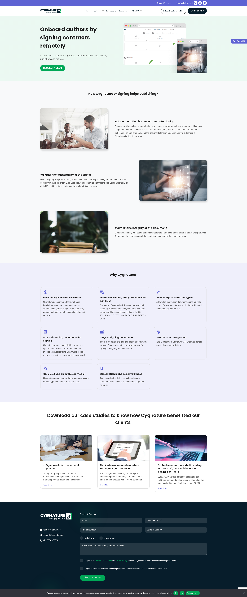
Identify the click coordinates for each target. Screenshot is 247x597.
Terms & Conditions (104, 561)
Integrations (111, 11)
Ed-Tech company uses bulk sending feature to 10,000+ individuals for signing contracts (179, 468)
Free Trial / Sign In (183, 3)
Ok (176, 593)
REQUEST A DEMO (52, 68)
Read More (47, 485)
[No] (243, 593)
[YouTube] (205, 3)
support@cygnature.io (53, 535)
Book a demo (197, 11)
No (182, 593)
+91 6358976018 (50, 540)
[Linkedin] (200, 3)
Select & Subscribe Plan (173, 11)
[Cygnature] (50, 11)
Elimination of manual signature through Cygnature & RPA (119, 466)
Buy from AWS (239, 41)
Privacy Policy (121, 561)
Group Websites (163, 3)
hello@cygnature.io (52, 530)
